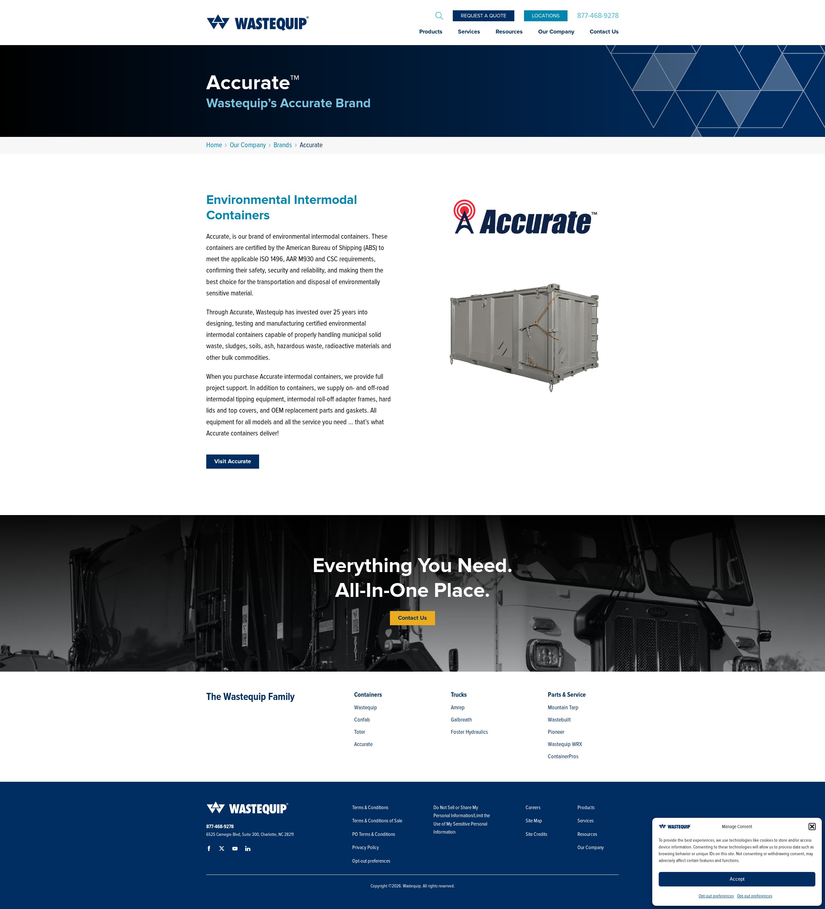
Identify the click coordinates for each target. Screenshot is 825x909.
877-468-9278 (598, 16)
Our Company (556, 32)
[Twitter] (223, 850)
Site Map (534, 821)
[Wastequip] (257, 22)
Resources (509, 32)
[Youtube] (236, 850)
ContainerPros (563, 756)
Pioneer (556, 732)
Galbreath (461, 719)
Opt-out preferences (716, 896)
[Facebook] (210, 850)
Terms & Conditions (370, 807)
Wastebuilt (559, 719)
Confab (362, 719)
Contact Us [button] (412, 618)
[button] (812, 826)
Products (430, 32)
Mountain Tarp (563, 707)
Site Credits (536, 834)
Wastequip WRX (565, 744)
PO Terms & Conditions (374, 834)
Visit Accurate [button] (232, 461)
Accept (737, 879)
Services (469, 32)
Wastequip (365, 707)
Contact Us (604, 32)
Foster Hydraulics (469, 732)
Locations (545, 15)
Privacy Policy (365, 847)
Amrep (458, 707)
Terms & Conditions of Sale (377, 821)
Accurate (363, 744)
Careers (533, 807)
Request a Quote (483, 15)
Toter (359, 732)
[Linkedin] (249, 850)
